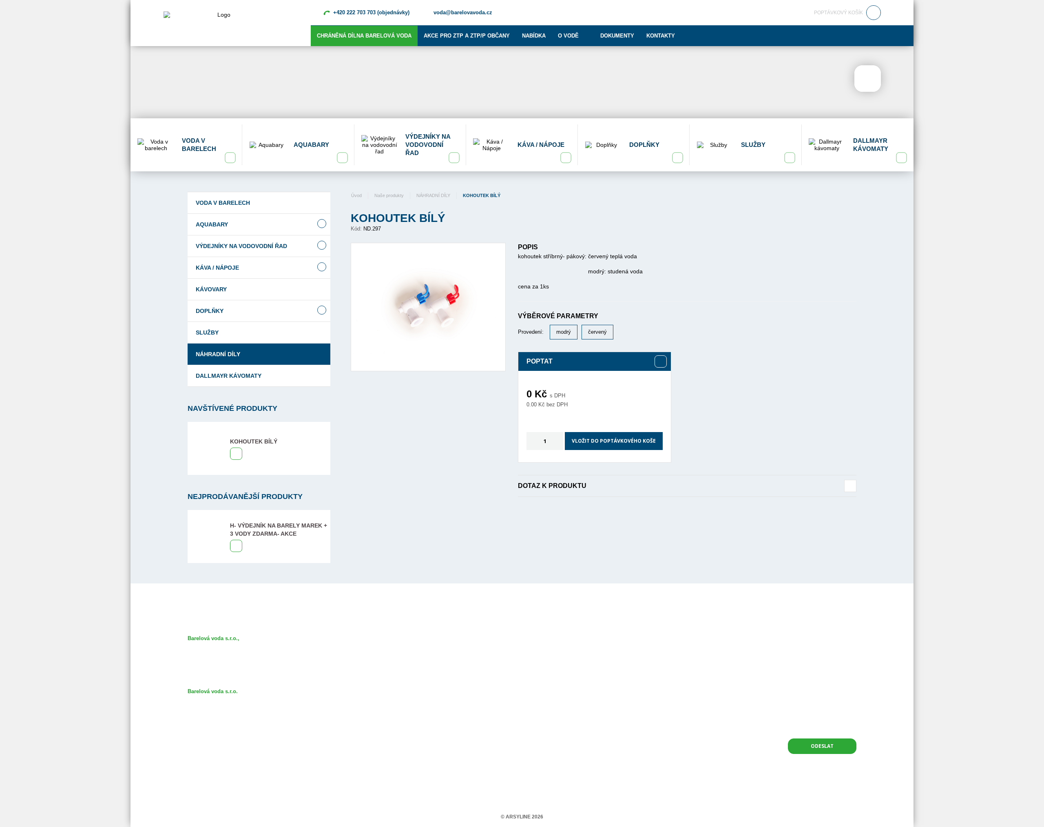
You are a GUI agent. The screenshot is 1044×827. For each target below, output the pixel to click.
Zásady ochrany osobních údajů (448, 721)
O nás (418, 638)
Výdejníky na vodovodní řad (241, 246)
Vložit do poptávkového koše (614, 440)
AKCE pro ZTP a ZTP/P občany (467, 36)
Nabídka (534, 36)
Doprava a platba (431, 697)
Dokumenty (617, 36)
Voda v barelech (223, 203)
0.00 (531, 404)
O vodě (568, 36)
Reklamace (424, 709)
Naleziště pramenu (433, 650)
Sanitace (421, 674)
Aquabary (212, 224)
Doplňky (209, 311)
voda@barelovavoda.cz (463, 12)
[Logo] (220, 22)
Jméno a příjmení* (655, 640)
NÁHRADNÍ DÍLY (218, 354)
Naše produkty (389, 195)
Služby (207, 332)
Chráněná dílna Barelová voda (364, 36)
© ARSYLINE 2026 (522, 817)
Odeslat (822, 746)
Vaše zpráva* (649, 670)
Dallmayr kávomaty (228, 375)
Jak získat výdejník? (435, 662)
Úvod (356, 195)
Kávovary (211, 289)
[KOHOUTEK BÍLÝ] (428, 307)
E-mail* (754, 640)
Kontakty (660, 36)
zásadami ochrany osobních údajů (815, 724)
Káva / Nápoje (217, 267)
